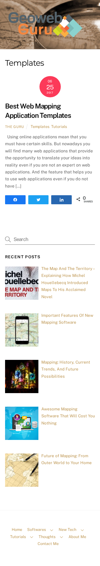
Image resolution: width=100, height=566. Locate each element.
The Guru (14, 127)
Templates (40, 126)
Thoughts (47, 536)
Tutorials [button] (18, 536)
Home (17, 529)
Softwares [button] (36, 529)
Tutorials (59, 126)
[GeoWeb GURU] (45, 41)
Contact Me (48, 543)
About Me (77, 536)
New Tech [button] (67, 529)
